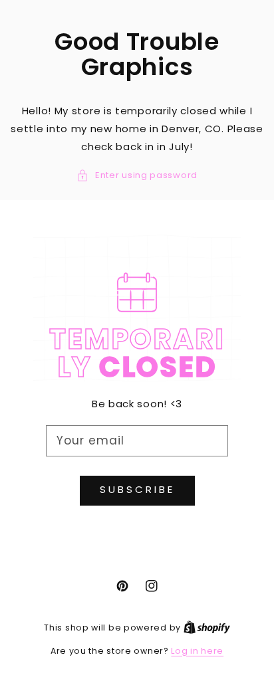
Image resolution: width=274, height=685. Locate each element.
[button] (137, 175)
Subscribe (137, 489)
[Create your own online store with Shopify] (207, 627)
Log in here (197, 650)
